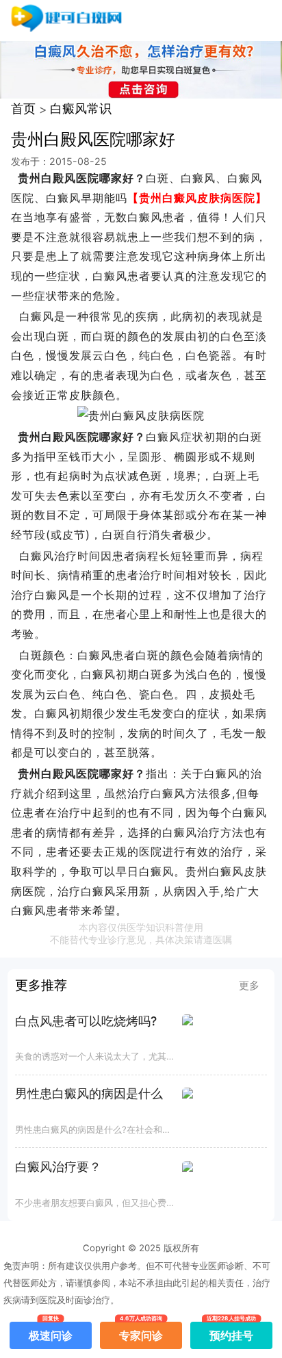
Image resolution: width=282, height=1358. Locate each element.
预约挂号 (231, 1332)
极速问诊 (51, 1332)
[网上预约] (140, 416)
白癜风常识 (81, 108)
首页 (23, 108)
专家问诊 (141, 1332)
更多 (249, 985)
